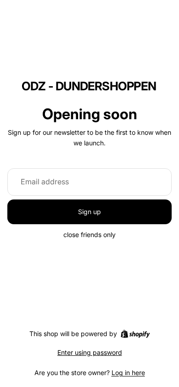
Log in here (128, 372)
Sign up (89, 212)
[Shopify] (135, 334)
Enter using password (89, 352)
